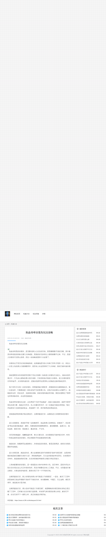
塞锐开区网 (66, 535)
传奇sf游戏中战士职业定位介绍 (86, 346)
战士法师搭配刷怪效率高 (84, 333)
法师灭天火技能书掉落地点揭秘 (70, 515)
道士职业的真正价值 (82, 359)
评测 (43, 314)
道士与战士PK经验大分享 (84, 362)
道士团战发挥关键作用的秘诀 (69, 517)
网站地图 (86, 535)
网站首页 (17, 314)
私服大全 (26, 314)
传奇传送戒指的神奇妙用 (17, 525)
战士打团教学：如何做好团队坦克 (19, 517)
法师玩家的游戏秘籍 (82, 336)
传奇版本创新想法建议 (83, 390)
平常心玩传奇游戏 (66, 520)
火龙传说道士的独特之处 (84, 343)
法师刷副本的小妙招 (82, 356)
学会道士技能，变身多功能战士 (19, 522)
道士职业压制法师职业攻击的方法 (19, 515)
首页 (8, 324)
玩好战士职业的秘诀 (82, 380)
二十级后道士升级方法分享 (68, 525)
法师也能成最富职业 (66, 522)
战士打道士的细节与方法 (84, 349)
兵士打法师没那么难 (82, 339)
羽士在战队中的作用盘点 (17, 520)
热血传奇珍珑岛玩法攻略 (84, 352)
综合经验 (36, 314)
